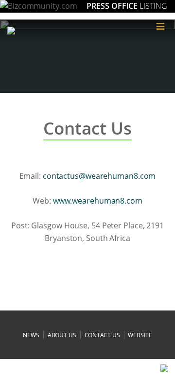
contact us (102, 335)
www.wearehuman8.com (97, 200)
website (140, 335)
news (31, 335)
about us (62, 335)
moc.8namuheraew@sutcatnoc (99, 176)
